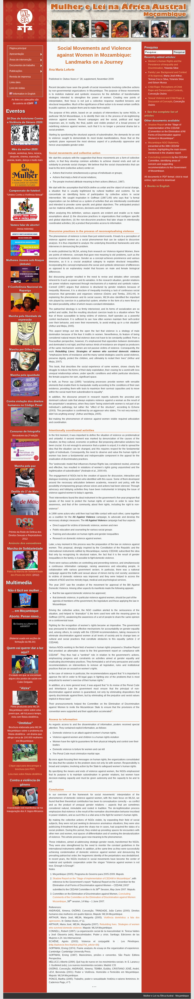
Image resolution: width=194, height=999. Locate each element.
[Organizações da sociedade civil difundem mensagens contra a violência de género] (25, 796)
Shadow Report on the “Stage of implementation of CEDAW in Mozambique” (92, 878)
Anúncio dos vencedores (25, 543)
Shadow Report (156, 124)
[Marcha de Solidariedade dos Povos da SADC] (25, 560)
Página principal (17, 48)
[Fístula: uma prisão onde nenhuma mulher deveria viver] (25, 698)
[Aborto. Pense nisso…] (25, 633)
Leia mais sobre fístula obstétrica (25, 774)
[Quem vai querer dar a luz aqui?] (25, 664)
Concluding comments (159, 157)
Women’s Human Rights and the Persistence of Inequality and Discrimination (164, 64)
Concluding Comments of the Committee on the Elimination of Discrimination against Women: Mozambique (94, 898)
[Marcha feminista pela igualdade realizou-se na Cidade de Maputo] (25, 395)
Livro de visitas (17, 88)
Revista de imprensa (20, 76)
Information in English (24, 93)
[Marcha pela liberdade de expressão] (25, 361)
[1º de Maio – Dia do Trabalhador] (25, 514)
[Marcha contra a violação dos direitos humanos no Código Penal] (25, 425)
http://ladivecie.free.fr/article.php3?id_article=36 (74, 944)
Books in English (158, 186)
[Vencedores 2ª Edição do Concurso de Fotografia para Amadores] (25, 460)
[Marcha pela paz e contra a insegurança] (25, 477)
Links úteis (14, 82)
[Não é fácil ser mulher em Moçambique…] (25, 600)
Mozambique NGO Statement (163, 142)
